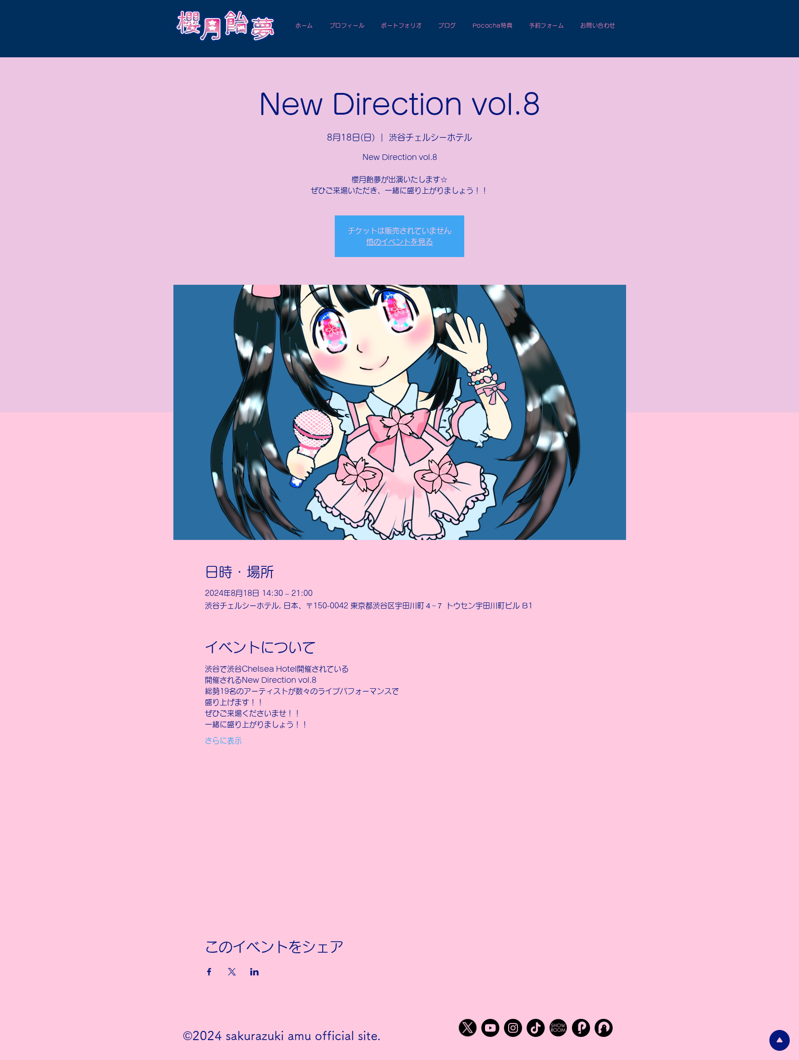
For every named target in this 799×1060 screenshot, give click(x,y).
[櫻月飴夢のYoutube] (490, 1028)
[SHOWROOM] (558, 1028)
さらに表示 (223, 740)
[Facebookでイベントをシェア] (209, 971)
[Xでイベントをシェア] (231, 971)
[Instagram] (513, 1028)
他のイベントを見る (399, 241)
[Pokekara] (604, 1028)
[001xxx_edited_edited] (468, 1028)
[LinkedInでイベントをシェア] (254, 971)
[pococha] (581, 1028)
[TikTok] (536, 1028)
